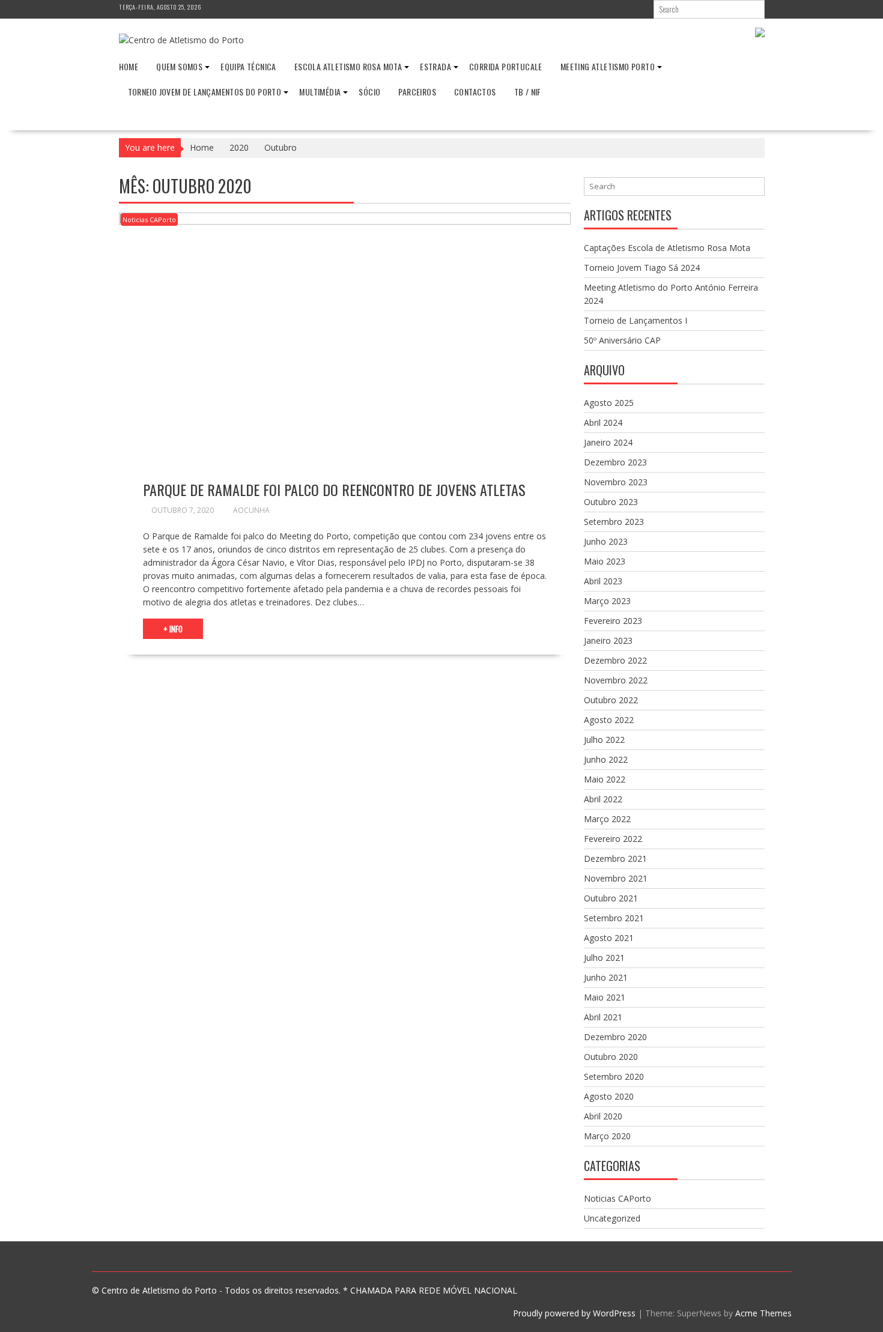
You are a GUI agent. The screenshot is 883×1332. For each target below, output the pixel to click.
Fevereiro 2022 (613, 838)
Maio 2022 (604, 779)
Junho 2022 (606, 759)
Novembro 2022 (616, 680)
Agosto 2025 (609, 402)
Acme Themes (763, 1313)
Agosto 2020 (609, 1096)
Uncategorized (612, 1218)
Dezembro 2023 (615, 462)
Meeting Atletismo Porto (607, 66)
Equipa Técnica (248, 66)
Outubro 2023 (611, 501)
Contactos (475, 91)
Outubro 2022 (611, 700)
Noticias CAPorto (149, 219)
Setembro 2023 (614, 521)
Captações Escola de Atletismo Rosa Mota (667, 247)
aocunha (251, 510)
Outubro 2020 (611, 1056)
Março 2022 (607, 819)
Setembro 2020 (614, 1076)
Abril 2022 (603, 799)
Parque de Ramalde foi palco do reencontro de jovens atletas (334, 489)
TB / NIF (527, 91)
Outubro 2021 (611, 898)
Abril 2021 (603, 1017)
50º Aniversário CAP (622, 340)
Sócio (369, 91)
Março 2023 (607, 601)
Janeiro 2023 (608, 640)
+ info (173, 629)
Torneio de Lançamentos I (635, 320)
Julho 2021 (604, 957)
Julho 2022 (604, 739)
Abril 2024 (603, 422)
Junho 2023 (606, 541)
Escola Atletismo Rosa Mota (348, 66)
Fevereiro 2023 (613, 620)
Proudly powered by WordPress (574, 1313)
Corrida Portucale (505, 66)
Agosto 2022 (609, 719)
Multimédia (320, 91)
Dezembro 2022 (615, 660)
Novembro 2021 (616, 878)
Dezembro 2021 (615, 858)
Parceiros (417, 91)
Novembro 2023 (616, 482)
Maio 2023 (604, 561)
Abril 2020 (603, 1116)
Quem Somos (179, 66)
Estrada (435, 66)
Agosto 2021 (609, 937)
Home (129, 66)
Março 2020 (607, 1136)
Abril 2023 (603, 581)
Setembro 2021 (614, 918)
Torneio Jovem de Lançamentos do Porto (205, 91)
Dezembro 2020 (615, 1037)
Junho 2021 (606, 977)
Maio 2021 (604, 997)
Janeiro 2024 (608, 442)
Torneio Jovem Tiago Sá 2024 (642, 267)
